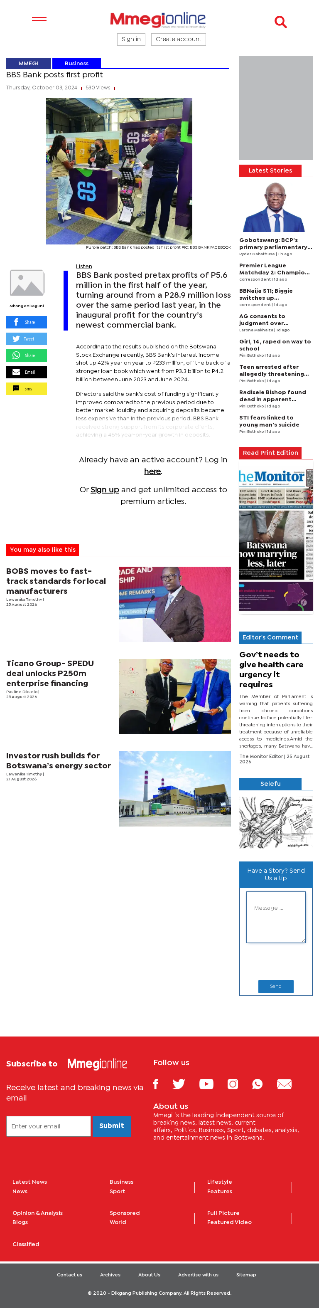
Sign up (105, 490)
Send (276, 987)
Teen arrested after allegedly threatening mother (271, 374)
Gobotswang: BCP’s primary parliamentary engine (273, 247)
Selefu (270, 784)
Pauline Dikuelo (22, 692)
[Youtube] (212, 1083)
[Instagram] (239, 1083)
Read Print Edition (270, 453)
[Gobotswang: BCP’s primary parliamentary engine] (276, 207)
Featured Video (229, 1222)
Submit (111, 1126)
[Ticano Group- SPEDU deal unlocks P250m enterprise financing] (175, 696)
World (118, 1222)
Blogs (20, 1222)
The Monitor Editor (261, 757)
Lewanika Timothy (24, 600)
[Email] (290, 1083)
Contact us (69, 1275)
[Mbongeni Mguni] (26, 283)
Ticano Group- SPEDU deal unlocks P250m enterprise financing (50, 673)
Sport (117, 1191)
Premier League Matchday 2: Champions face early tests (275, 272)
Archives (110, 1275)
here (152, 471)
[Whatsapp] (263, 1083)
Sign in (131, 39)
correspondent (255, 279)
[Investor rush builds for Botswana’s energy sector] (175, 789)
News (19, 1191)
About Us (149, 1275)
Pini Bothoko (252, 356)
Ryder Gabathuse (257, 254)
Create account (178, 39)
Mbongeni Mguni (27, 306)
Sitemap (246, 1275)
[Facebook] (162, 1083)
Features (219, 1191)
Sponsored (125, 1213)
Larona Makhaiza (256, 330)
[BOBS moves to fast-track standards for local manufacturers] (175, 604)
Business (76, 63)
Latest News (29, 1182)
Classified (25, 1244)
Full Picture (223, 1213)
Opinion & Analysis (37, 1213)
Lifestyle (219, 1182)
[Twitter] (185, 1083)
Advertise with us (198, 1275)
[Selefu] (276, 823)
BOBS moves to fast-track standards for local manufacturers (56, 581)
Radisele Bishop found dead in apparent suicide (272, 399)
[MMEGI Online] (159, 19)
